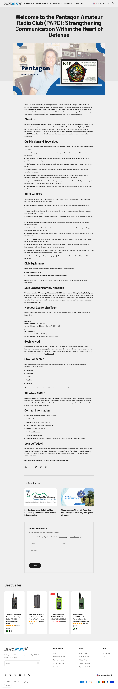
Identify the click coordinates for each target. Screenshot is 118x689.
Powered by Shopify (24, 682)
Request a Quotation (59, 656)
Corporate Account (59, 663)
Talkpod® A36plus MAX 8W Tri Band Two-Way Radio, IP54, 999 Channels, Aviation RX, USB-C (13, 619)
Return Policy (83, 653)
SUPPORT (67, 3)
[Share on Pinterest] (41, 467)
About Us (56, 667)
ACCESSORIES (55, 3)
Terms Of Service (84, 663)
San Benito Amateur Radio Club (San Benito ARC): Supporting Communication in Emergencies (40, 512)
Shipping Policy (84, 656)
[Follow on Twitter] (10, 675)
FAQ (54, 653)
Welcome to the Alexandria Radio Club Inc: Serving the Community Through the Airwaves (77, 512)
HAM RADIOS (28, 3)
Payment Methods (84, 667)
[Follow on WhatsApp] (29, 675)
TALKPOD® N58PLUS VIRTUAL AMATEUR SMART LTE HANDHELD (58, 617)
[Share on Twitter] (36, 467)
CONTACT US (78, 3)
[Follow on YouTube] (20, 675)
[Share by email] (45, 467)
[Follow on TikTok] (24, 675)
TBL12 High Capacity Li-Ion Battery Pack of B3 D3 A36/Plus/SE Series (36, 617)
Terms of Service (74, 537)
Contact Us (106, 653)
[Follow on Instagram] (15, 675)
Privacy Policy (63, 537)
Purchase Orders (58, 660)
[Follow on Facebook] (5, 675)
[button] (10, 626)
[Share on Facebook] (31, 467)
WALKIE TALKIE (41, 3)
